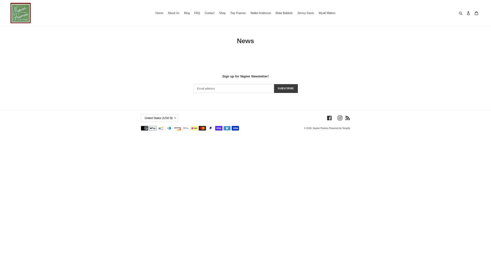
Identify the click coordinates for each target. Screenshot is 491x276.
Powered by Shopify (339, 128)
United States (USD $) (159, 118)
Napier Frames (320, 128)
